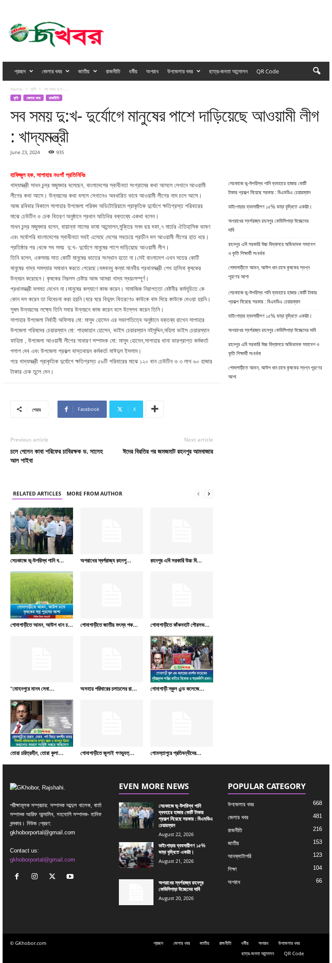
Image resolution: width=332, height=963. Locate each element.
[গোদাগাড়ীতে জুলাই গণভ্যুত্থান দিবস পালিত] (111, 723)
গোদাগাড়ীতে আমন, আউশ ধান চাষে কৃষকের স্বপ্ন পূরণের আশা (269, 272)
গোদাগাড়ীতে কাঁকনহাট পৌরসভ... (180, 624)
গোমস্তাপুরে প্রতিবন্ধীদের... (175, 753)
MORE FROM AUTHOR (94, 493)
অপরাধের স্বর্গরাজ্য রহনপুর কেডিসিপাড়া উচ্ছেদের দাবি (268, 225)
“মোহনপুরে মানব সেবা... (32, 688)
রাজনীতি (113, 71)
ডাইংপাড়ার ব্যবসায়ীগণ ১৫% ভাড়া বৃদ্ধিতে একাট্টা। (270, 207)
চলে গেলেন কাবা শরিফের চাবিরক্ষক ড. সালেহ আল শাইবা (56, 455)
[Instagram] (296, 6)
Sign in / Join (88, 6)
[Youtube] (323, 6)
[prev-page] (198, 494)
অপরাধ (152, 71)
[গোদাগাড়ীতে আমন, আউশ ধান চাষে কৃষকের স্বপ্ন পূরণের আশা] (41, 594)
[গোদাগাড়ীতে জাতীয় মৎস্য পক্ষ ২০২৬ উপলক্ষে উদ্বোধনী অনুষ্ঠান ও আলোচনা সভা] (111, 594)
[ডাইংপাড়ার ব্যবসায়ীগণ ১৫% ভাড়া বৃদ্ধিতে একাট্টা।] (136, 855)
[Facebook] (283, 6)
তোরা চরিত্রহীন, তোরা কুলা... (37, 753)
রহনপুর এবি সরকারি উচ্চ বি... (176, 560)
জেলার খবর (52, 71)
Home (16, 89)
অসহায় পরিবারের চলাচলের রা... (108, 688)
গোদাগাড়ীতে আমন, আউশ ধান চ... (41, 624)
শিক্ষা (232, 869)
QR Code (267, 71)
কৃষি (33, 89)
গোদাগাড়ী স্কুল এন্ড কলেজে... (177, 688)
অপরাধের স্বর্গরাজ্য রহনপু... (105, 560)
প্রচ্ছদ (20, 71)
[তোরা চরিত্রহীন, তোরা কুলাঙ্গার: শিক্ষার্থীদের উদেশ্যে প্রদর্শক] (41, 723)
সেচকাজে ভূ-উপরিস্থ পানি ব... (37, 560)
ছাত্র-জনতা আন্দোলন (228, 71)
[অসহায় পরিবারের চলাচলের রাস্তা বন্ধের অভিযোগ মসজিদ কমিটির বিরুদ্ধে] (111, 659)
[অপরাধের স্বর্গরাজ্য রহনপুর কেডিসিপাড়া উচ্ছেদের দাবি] (111, 531)
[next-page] (208, 494)
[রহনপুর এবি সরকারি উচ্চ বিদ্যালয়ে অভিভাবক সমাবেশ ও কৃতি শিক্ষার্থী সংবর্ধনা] (181, 531)
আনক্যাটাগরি (239, 856)
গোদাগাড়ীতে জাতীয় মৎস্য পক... (109, 624)
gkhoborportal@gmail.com (42, 859)
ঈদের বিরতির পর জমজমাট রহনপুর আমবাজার (168, 451)
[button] (316, 71)
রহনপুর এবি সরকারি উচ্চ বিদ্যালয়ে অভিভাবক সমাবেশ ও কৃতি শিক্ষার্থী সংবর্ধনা (271, 248)
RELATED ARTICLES (37, 493)
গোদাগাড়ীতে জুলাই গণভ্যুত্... (107, 753)
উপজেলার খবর (180, 71)
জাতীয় (83, 71)
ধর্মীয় (133, 71)
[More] (155, 409)
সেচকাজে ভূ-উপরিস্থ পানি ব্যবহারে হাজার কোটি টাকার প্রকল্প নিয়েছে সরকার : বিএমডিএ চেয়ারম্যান (269, 188)
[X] (309, 6)
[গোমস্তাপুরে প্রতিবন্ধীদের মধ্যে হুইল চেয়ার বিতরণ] (181, 723)
